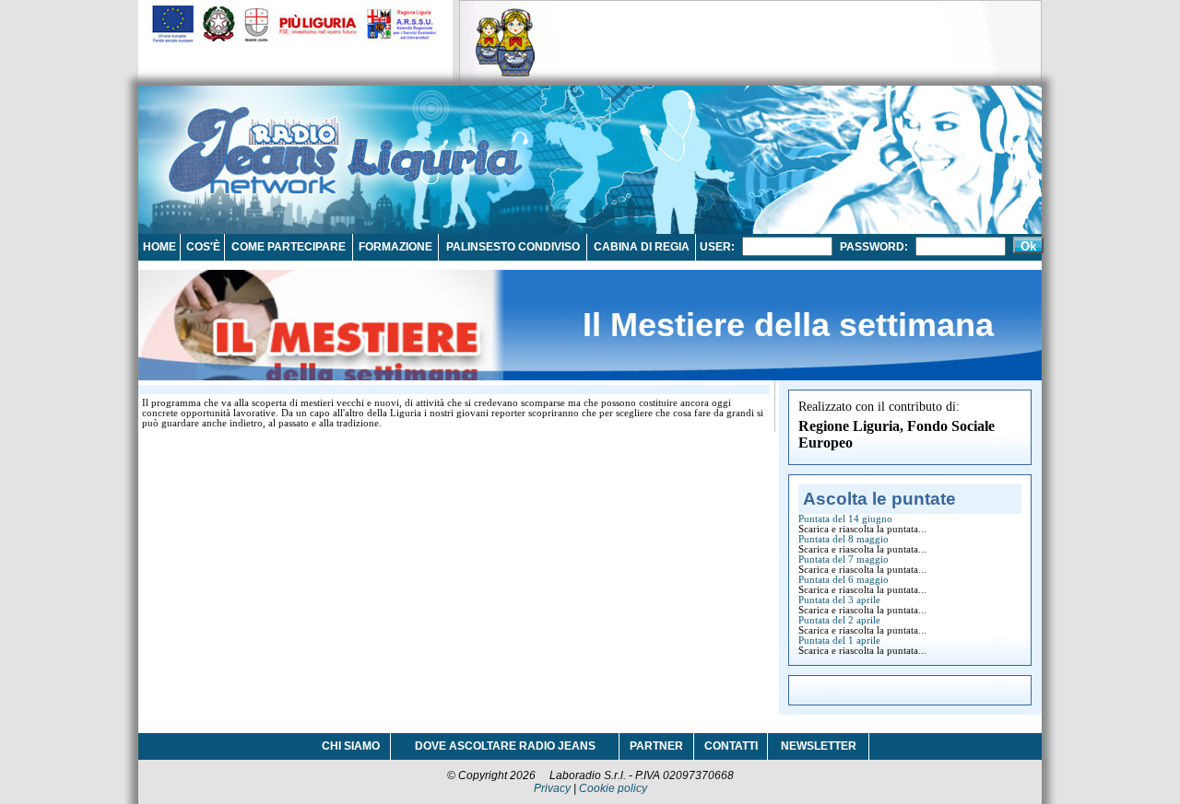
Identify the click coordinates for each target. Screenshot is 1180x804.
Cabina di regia (642, 246)
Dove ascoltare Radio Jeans (505, 746)
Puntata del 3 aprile (839, 600)
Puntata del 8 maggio (843, 539)
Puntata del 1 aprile (839, 640)
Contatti (731, 746)
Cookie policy (613, 788)
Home (159, 246)
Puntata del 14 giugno (845, 519)
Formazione (395, 246)
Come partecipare (288, 246)
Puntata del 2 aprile (839, 620)
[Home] (253, 142)
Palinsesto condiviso (513, 246)
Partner (656, 746)
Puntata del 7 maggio (843, 559)
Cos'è (203, 246)
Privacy (552, 788)
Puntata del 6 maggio (843, 580)
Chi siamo (351, 746)
